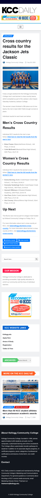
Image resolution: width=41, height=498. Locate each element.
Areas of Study (8, 341)
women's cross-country (13, 247)
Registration (7, 345)
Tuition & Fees (8, 348)
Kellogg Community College (14, 62)
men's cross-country (12, 244)
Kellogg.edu (7, 334)
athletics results (10, 240)
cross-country (24, 240)
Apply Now (7, 338)
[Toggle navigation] (20, 27)
